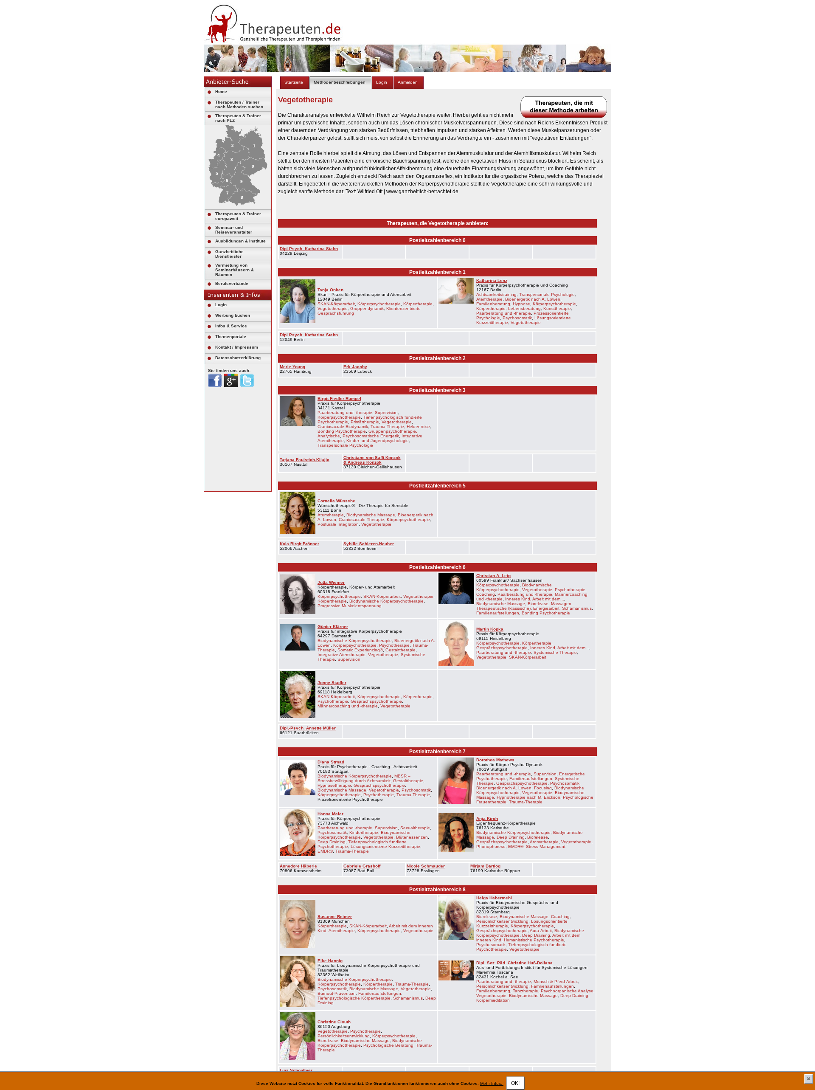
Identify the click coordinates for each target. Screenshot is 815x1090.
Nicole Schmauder (426, 866)
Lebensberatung (524, 308)
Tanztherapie (525, 991)
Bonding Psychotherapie (342, 431)
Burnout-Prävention (337, 993)
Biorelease (538, 603)
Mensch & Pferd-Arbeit (556, 981)
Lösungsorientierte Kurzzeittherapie (385, 846)
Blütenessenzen (412, 837)
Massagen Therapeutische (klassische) (523, 606)
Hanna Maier (330, 813)
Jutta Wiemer (331, 582)
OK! (515, 1083)
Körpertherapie (418, 303)
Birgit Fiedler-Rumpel (339, 398)
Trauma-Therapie (387, 426)
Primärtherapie (365, 422)
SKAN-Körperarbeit (336, 303)
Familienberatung (493, 303)
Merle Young (292, 366)
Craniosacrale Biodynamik (343, 426)
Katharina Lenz (491, 280)
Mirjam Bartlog (485, 866)
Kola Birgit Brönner (299, 543)
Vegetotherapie (333, 308)
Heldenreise (418, 426)
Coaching (485, 594)
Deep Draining (332, 841)
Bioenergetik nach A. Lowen (532, 299)
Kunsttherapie (557, 308)
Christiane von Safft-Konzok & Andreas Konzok (372, 460)
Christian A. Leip (493, 575)
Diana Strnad (331, 762)
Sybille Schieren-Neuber (368, 543)
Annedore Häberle (298, 866)
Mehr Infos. (491, 1083)
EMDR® (325, 851)
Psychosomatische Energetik (371, 436)
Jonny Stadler (332, 682)
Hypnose (521, 303)
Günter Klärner (333, 626)
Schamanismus (577, 608)
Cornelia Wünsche (336, 501)
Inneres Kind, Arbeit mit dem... (534, 599)
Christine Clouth (334, 1022)
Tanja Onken (330, 289)
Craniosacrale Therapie (361, 519)
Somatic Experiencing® (360, 650)
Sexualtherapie (415, 827)
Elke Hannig (330, 960)
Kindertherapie (363, 832)
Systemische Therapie (555, 652)
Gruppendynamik (367, 308)
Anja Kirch (487, 818)
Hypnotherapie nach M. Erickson (528, 797)
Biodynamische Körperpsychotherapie (386, 601)
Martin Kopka (489, 629)
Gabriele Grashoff (361, 866)
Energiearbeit (546, 608)
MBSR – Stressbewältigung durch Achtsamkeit (364, 778)
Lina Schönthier (296, 1070)
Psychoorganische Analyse (567, 991)
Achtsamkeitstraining (496, 294)
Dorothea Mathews (495, 760)
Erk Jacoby (355, 366)
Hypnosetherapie (334, 785)
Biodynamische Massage (370, 515)
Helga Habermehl (494, 898)
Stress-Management (545, 846)
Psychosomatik (517, 317)
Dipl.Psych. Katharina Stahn (309, 248)
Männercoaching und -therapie (348, 706)
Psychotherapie (570, 589)
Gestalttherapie (400, 650)
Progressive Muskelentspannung (350, 605)
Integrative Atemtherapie (341, 654)
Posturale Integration (338, 524)
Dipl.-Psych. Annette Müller (308, 728)
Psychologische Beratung (388, 1045)
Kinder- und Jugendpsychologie (377, 440)
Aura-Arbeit (541, 930)
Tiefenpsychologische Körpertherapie (354, 998)
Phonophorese (491, 846)
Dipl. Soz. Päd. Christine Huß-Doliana (514, 962)
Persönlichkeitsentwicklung (502, 921)
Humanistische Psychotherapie (534, 940)
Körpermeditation (493, 1000)
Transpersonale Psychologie (547, 294)
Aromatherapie (544, 841)
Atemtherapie (489, 299)
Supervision (386, 412)
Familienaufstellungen (497, 613)
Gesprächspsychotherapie (502, 647)
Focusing (543, 788)
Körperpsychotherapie (379, 303)
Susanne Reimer (335, 916)
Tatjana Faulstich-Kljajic (304, 459)
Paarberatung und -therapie (503, 313)
